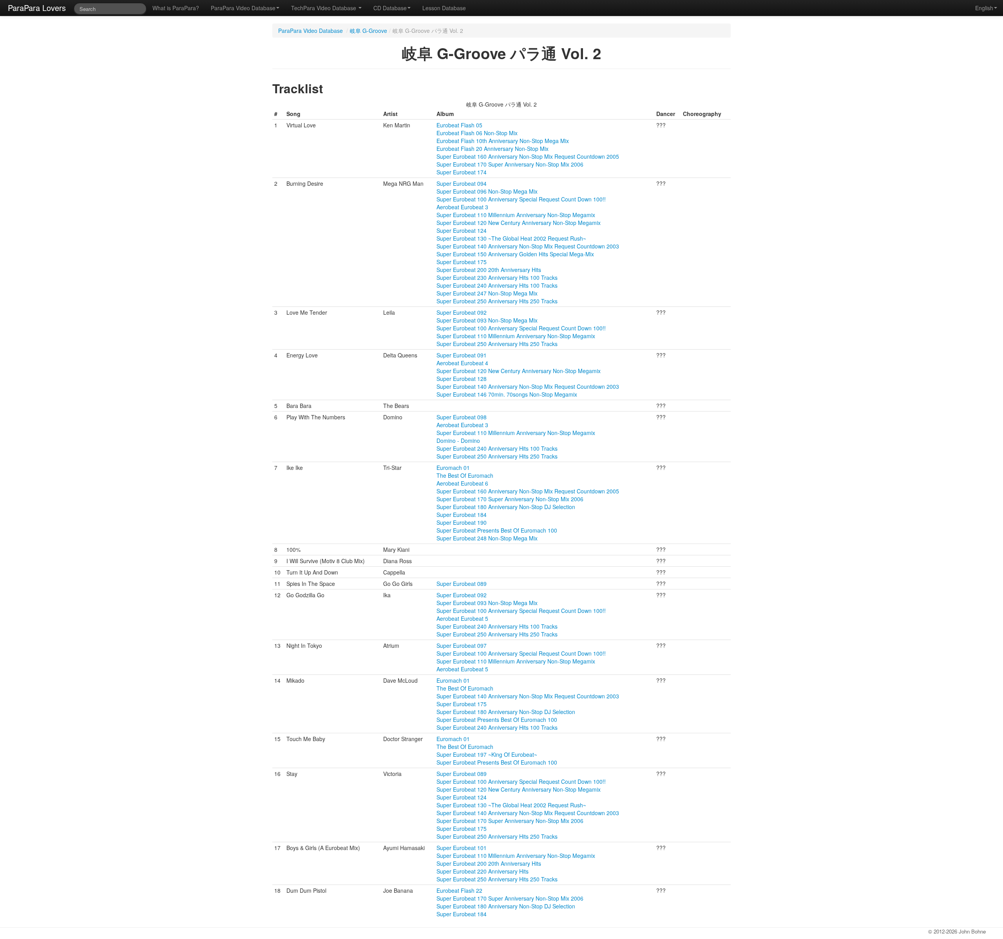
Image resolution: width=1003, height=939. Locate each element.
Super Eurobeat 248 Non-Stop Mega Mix (487, 538)
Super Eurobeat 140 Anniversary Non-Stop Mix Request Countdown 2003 (527, 246)
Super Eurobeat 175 (461, 262)
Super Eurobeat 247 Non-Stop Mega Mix (487, 293)
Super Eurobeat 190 (461, 522)
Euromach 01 (453, 467)
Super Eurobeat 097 (461, 645)
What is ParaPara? (175, 8)
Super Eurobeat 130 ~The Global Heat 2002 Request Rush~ (511, 238)
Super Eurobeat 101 (461, 848)
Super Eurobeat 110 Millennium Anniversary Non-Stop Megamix (515, 215)
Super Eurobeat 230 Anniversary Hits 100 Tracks (497, 277)
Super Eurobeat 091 (461, 355)
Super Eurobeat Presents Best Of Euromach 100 (496, 530)
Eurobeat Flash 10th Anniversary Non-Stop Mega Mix (502, 141)
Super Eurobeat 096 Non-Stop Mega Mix (487, 191)
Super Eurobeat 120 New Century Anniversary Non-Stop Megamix (518, 223)
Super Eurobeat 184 (461, 514)
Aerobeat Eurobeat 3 (462, 207)
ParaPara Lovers (37, 7)
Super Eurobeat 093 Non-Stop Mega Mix (487, 320)
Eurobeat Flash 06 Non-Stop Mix (477, 133)
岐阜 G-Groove (368, 30)
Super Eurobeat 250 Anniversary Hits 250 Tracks (497, 301)
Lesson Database (444, 8)
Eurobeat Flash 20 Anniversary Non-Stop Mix (492, 148)
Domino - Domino (458, 440)
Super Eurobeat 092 (461, 312)
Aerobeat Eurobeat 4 (462, 363)
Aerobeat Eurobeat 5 (462, 618)
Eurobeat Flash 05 (459, 125)
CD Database (390, 8)
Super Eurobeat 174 (461, 172)
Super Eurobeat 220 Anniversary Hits (482, 871)
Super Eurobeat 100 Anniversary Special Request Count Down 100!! (521, 199)
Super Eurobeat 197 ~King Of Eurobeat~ (486, 754)
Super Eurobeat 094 (461, 183)
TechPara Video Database (324, 8)
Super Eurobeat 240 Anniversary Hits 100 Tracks (497, 285)
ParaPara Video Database (243, 8)
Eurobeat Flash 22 (459, 890)
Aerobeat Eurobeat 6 (462, 483)
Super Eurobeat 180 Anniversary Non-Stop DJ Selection (505, 507)
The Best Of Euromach (464, 475)
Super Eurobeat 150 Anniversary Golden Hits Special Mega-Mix (515, 254)
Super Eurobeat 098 (461, 417)
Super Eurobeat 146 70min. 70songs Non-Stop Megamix (506, 394)
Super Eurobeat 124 (461, 230)
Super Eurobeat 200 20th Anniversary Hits (488, 270)
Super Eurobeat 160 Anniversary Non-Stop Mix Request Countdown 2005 (527, 156)
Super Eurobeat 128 (461, 378)
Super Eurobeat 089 (461, 583)
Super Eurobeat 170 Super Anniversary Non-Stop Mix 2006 (509, 164)
